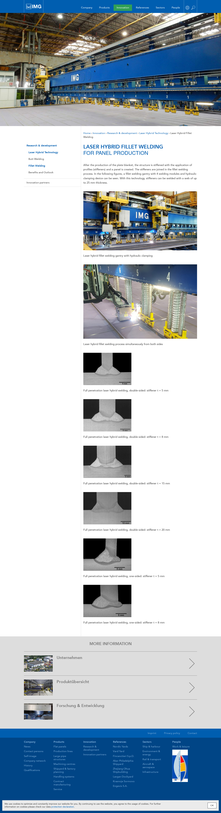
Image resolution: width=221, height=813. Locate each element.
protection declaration (62, 806)
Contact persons (33, 751)
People (176, 7)
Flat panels (60, 746)
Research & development (42, 145)
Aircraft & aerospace (149, 765)
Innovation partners (38, 182)
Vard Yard (118, 751)
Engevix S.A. (120, 785)
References (142, 7)
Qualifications (32, 770)
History (28, 765)
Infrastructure (150, 771)
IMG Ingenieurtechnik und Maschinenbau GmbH (33, 6)
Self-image (30, 756)
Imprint (152, 733)
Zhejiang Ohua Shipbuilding (121, 770)
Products (104, 7)
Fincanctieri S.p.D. (123, 756)
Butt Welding (36, 158)
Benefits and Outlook (40, 172)
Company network (35, 760)
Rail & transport (152, 759)
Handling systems (64, 776)
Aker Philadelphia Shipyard (123, 762)
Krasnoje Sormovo (124, 781)
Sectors (160, 7)
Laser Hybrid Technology (43, 152)
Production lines (63, 751)
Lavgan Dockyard (123, 776)
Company (86, 7)
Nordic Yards (120, 746)
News (27, 746)
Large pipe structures (60, 758)
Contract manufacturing (62, 783)
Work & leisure (181, 746)
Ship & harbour (151, 746)
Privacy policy (172, 733)
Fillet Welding (36, 165)
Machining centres (64, 763)
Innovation (123, 7)
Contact (192, 733)
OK (212, 805)
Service (58, 789)
